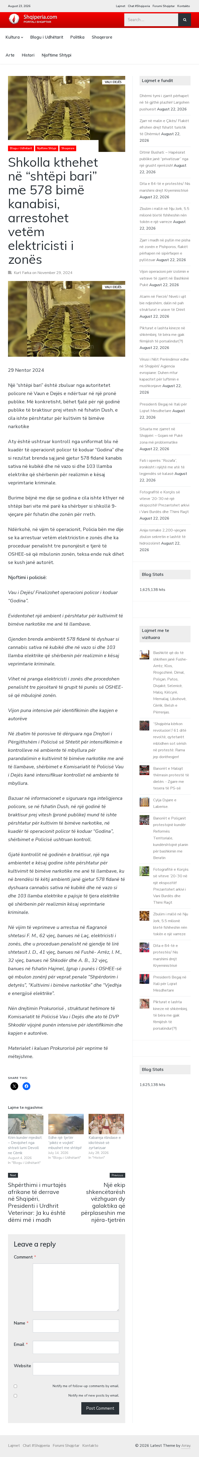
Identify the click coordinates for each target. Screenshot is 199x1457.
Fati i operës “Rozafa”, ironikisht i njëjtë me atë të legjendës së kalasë (162, 467)
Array (185, 1445)
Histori (28, 55)
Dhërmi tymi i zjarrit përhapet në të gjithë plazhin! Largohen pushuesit (164, 102)
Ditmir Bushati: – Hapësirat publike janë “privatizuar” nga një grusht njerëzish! (164, 159)
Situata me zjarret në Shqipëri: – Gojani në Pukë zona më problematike (161, 435)
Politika (77, 37)
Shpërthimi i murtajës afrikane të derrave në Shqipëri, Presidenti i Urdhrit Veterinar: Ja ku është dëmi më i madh (37, 1202)
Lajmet (120, 6)
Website (22, 1366)
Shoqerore (102, 37)
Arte (10, 55)
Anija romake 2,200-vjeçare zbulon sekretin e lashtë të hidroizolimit (163, 537)
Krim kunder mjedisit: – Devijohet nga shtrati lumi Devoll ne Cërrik (25, 1145)
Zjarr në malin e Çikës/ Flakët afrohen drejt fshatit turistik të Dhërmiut (164, 127)
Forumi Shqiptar (164, 6)
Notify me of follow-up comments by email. (86, 1386)
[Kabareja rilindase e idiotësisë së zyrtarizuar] (106, 1124)
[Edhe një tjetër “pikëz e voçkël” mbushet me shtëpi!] (66, 1124)
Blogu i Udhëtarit (46, 37)
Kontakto (183, 6)
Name (21, 1323)
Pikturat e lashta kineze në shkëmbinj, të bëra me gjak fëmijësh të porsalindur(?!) (162, 334)
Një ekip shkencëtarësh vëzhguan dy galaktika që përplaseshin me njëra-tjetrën (103, 1202)
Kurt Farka (22, 272)
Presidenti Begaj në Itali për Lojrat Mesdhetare (169, 984)
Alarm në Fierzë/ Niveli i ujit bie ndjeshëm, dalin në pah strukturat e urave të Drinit (163, 303)
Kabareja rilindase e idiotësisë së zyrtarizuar (105, 1142)
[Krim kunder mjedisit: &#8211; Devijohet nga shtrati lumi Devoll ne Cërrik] (25, 1124)
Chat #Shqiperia (139, 6)
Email (21, 1344)
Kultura (13, 37)
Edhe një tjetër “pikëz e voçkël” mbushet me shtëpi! (65, 1142)
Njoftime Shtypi (56, 55)
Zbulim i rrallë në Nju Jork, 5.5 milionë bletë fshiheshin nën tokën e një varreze (164, 215)
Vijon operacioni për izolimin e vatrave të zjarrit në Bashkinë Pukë (164, 278)
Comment (25, 1257)
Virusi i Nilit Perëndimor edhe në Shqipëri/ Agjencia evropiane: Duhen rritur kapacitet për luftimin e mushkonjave (164, 373)
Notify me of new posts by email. (93, 1395)
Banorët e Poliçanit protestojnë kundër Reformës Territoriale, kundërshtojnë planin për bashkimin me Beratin (170, 838)
